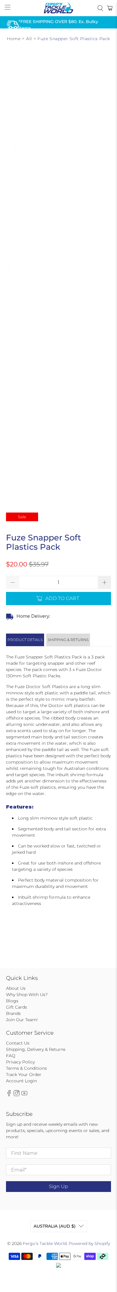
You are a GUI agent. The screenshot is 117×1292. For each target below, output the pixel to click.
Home (13, 39)
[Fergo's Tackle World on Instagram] (17, 1095)
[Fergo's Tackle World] (58, 8)
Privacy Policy (20, 1062)
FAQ (10, 1055)
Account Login (21, 1081)
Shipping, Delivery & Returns (35, 1049)
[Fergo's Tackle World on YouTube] (24, 1095)
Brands (13, 1013)
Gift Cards (16, 1007)
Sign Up (58, 1186)
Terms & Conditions (26, 1068)
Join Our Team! (22, 1019)
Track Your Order (23, 1074)
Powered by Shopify (89, 1243)
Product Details (25, 639)
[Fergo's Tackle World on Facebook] (9, 1095)
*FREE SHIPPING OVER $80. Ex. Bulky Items (58, 24)
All (29, 39)
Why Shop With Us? (27, 994)
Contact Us (17, 1043)
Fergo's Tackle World (45, 1243)
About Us (16, 988)
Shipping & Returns (68, 639)
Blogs (12, 1001)
